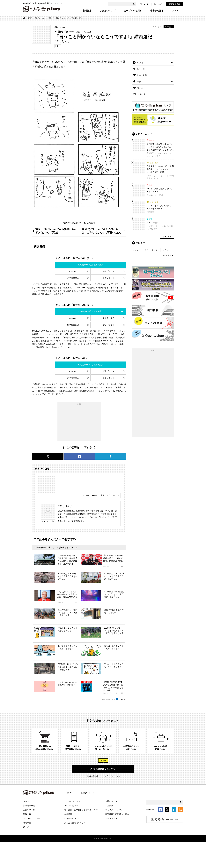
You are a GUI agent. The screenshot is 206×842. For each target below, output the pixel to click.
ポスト (170, 27)
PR (122, 566)
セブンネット (108, 278)
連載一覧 (27, 814)
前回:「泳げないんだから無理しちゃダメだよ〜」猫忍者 (56, 231)
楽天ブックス (108, 271)
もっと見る (167, 237)
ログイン (160, 4)
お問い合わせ (111, 801)
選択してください (108, 495)
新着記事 (87, 11)
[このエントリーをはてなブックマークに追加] (174, 810)
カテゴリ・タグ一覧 (32, 818)
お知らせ (141, 94)
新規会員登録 (174, 4)
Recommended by (108, 699)
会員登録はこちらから (104, 768)
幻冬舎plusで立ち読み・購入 (90, 265)
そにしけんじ (65, 506)
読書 (30, 18)
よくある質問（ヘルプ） (75, 823)
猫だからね (39, 18)
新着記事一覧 (29, 805)
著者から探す (157, 11)
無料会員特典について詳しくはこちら (103, 776)
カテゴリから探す (133, 11)
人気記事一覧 (29, 810)
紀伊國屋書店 (73, 278)
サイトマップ (111, 818)
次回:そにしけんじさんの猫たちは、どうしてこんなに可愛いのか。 (102, 231)
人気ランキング (108, 11)
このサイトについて (73, 801)
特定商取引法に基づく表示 (117, 814)
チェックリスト (152, 250)
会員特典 (68, 814)
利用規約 (109, 805)
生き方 (140, 62)
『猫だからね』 (93, 61)
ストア (175, 11)
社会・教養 (142, 75)
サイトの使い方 (71, 805)
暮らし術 (141, 69)
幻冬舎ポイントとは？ (74, 818)
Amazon (73, 271)
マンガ (140, 88)
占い (166, 250)
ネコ (58, 46)
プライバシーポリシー (115, 810)
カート (146, 4)
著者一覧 (27, 823)
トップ (26, 801)
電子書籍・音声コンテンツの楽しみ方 (81, 810)
